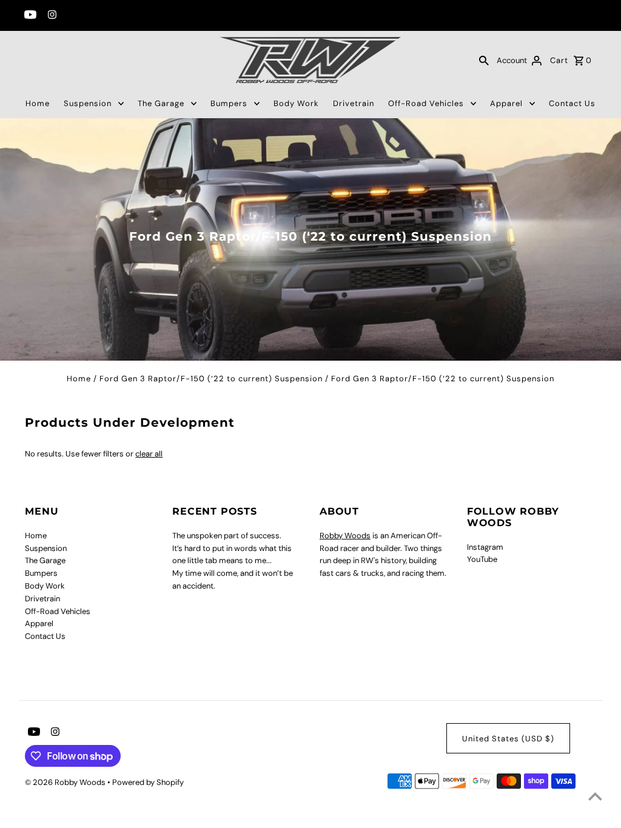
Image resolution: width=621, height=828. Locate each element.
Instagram (485, 547)
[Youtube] (28, 16)
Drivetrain (353, 103)
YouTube (482, 559)
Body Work (296, 103)
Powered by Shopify (148, 782)
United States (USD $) (508, 738)
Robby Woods (345, 535)
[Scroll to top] (595, 796)
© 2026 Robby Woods (66, 782)
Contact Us (572, 103)
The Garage (161, 103)
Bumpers (228, 103)
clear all (149, 454)
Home (37, 103)
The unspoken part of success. (226, 535)
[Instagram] (50, 16)
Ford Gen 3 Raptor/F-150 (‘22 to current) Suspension (211, 378)
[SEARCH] (484, 60)
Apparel (506, 103)
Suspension (88, 103)
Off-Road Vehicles (426, 103)
